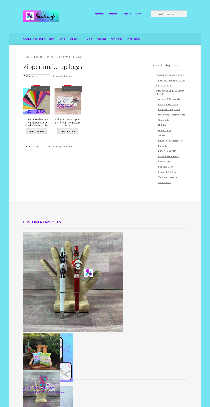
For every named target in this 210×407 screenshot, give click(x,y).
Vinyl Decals (164, 182)
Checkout (116, 38)
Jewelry (162, 135)
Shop (62, 38)
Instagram (99, 13)
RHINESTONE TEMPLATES (171, 80)
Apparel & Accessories (169, 99)
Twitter (138, 13)
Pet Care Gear (165, 166)
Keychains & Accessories (170, 140)
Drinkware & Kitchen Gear (171, 114)
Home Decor (164, 130)
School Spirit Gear (167, 172)
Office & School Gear (168, 156)
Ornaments (164, 161)
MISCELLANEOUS (167, 151)
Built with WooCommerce (54, 392)
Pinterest (112, 13)
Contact (101, 38)
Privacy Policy (30, 392)
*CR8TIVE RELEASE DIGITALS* (170, 75)
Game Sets (163, 120)
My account (133, 38)
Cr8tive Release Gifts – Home (38, 38)
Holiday (162, 125)
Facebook (126, 13)
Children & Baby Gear (169, 109)
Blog (89, 38)
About (73, 38)
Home (29, 57)
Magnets (162, 146)
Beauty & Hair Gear (168, 104)
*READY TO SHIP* (163, 85)
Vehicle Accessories (168, 177)
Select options (36, 131)
